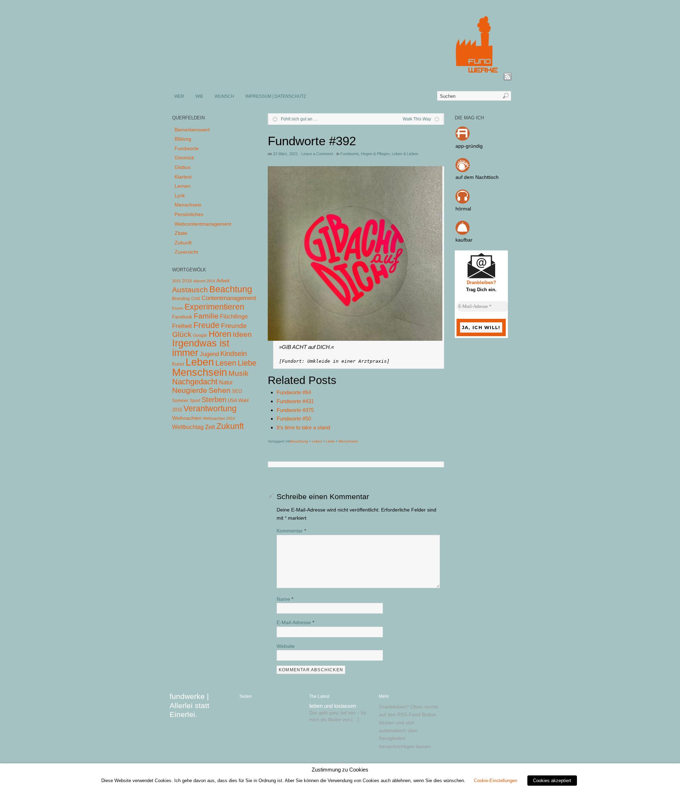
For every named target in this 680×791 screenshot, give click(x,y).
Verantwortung (210, 408)
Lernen (183, 186)
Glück (182, 334)
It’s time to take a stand (303, 427)
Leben (317, 441)
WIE (199, 96)
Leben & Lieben (405, 154)
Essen (177, 308)
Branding (181, 298)
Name (285, 599)
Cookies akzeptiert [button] (552, 780)
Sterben (214, 399)
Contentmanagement (229, 298)
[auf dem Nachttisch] (462, 170)
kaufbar (463, 240)
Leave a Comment (317, 154)
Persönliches (189, 214)
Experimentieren (214, 306)
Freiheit (182, 326)
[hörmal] (462, 202)
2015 (176, 281)
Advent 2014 (204, 281)
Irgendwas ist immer (201, 348)
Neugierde (189, 390)
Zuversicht (186, 252)
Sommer (180, 400)
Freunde (234, 325)
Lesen (225, 362)
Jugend (209, 354)
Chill (195, 298)
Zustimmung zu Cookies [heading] (340, 770)
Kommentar (291, 530)
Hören (220, 334)
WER (179, 96)
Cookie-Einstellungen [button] (495, 780)
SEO (237, 391)
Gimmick (184, 157)
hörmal (463, 208)
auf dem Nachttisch (477, 177)
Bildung (183, 139)
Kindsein (233, 353)
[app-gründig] (462, 139)
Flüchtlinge (234, 316)
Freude (206, 325)
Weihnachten (187, 418)
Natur (226, 382)
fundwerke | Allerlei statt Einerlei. (189, 705)
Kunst (178, 364)
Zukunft (183, 242)
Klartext (183, 177)
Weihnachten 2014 (219, 418)
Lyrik (180, 195)
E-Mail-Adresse (295, 622)
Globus (183, 167)
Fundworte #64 (294, 392)
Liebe (330, 441)
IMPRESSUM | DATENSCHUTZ (275, 96)
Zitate (181, 233)
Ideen (242, 334)
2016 (187, 281)
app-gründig (469, 146)
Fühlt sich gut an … (299, 119)
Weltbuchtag (188, 427)
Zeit (210, 426)
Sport (195, 400)
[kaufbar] (462, 233)
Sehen (220, 390)
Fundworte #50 (294, 419)
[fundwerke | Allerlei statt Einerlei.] (340, 77)
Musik (238, 373)
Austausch (190, 290)
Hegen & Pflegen (375, 154)
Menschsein (348, 441)
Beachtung (299, 441)
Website (286, 646)
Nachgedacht (194, 381)
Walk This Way (417, 119)
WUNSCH (224, 96)
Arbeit (223, 280)
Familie (206, 316)
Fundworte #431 (295, 401)
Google (200, 335)
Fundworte (349, 154)
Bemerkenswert (192, 129)
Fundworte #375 (295, 410)
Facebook (182, 317)
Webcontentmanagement (203, 224)
